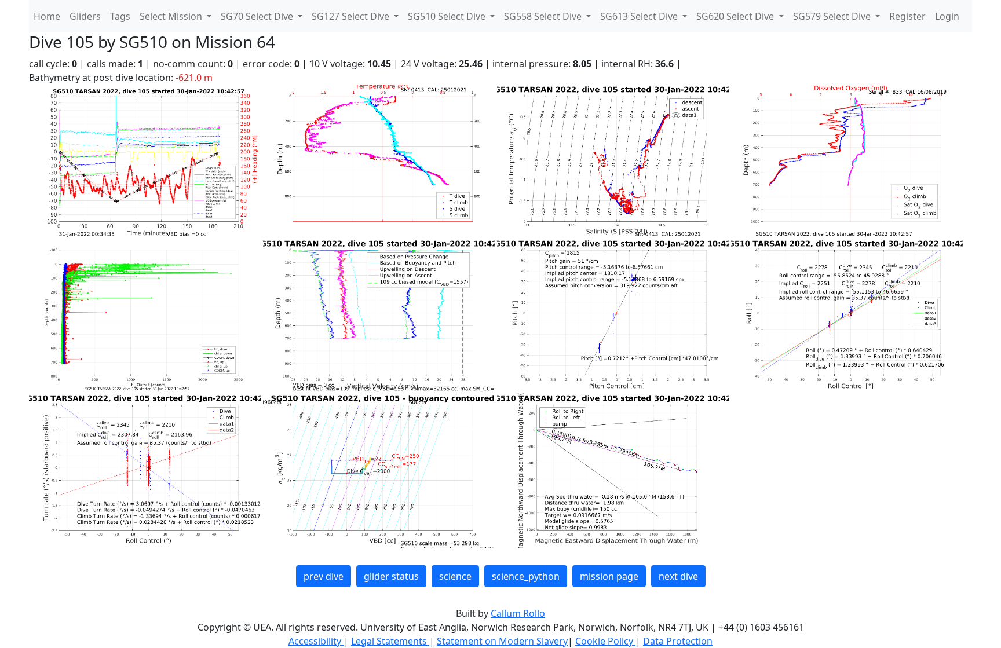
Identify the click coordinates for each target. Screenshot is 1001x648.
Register (907, 16)
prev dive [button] (324, 576)
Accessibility (316, 641)
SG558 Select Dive (544, 16)
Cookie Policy (605, 641)
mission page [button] (609, 576)
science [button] (455, 576)
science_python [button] (526, 576)
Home (47, 16)
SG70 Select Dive (258, 16)
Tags (120, 16)
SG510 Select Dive (448, 16)
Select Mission (172, 16)
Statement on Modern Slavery (502, 641)
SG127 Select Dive (352, 16)
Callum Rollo (518, 613)
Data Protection (678, 641)
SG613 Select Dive (640, 16)
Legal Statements (390, 641)
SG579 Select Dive (833, 16)
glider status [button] (391, 576)
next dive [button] (678, 576)
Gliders (85, 16)
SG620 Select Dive (736, 16)
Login (947, 16)
